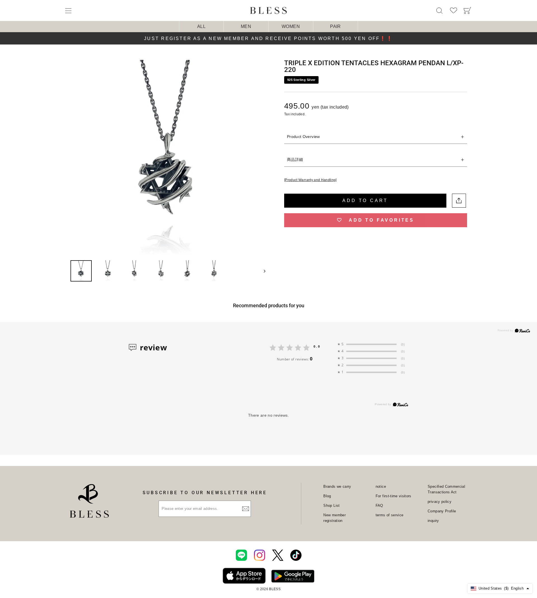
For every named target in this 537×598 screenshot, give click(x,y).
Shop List (331, 505)
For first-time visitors (393, 496)
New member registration (334, 518)
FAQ (379, 505)
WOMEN (291, 26)
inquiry (433, 521)
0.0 (317, 346)
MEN (246, 26)
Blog (327, 496)
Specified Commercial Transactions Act (446, 489)
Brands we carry (337, 486)
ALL (201, 26)
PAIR (335, 26)
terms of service (390, 515)
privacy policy (439, 501)
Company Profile (442, 511)
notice (381, 486)
